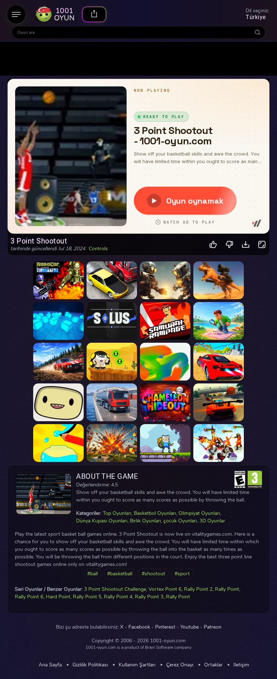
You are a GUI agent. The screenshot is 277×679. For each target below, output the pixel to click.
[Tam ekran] (262, 244)
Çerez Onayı (179, 665)
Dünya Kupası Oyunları (101, 520)
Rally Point (227, 589)
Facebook (139, 627)
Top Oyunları (117, 513)
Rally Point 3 (149, 596)
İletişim (241, 665)
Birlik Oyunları (145, 520)
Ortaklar (213, 665)
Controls (98, 249)
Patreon (212, 627)
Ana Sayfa (50, 665)
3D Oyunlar (212, 520)
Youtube (189, 627)
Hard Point (58, 596)
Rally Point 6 (29, 596)
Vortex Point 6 (165, 589)
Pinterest (165, 627)
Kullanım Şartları (137, 665)
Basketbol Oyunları (155, 513)
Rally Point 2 (198, 589)
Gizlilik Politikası (90, 665)
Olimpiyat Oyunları (199, 513)
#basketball (119, 573)
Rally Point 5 (87, 596)
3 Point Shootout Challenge (115, 589)
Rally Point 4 (118, 596)
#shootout (153, 573)
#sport (182, 573)
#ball (92, 573)
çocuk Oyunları (180, 520)
